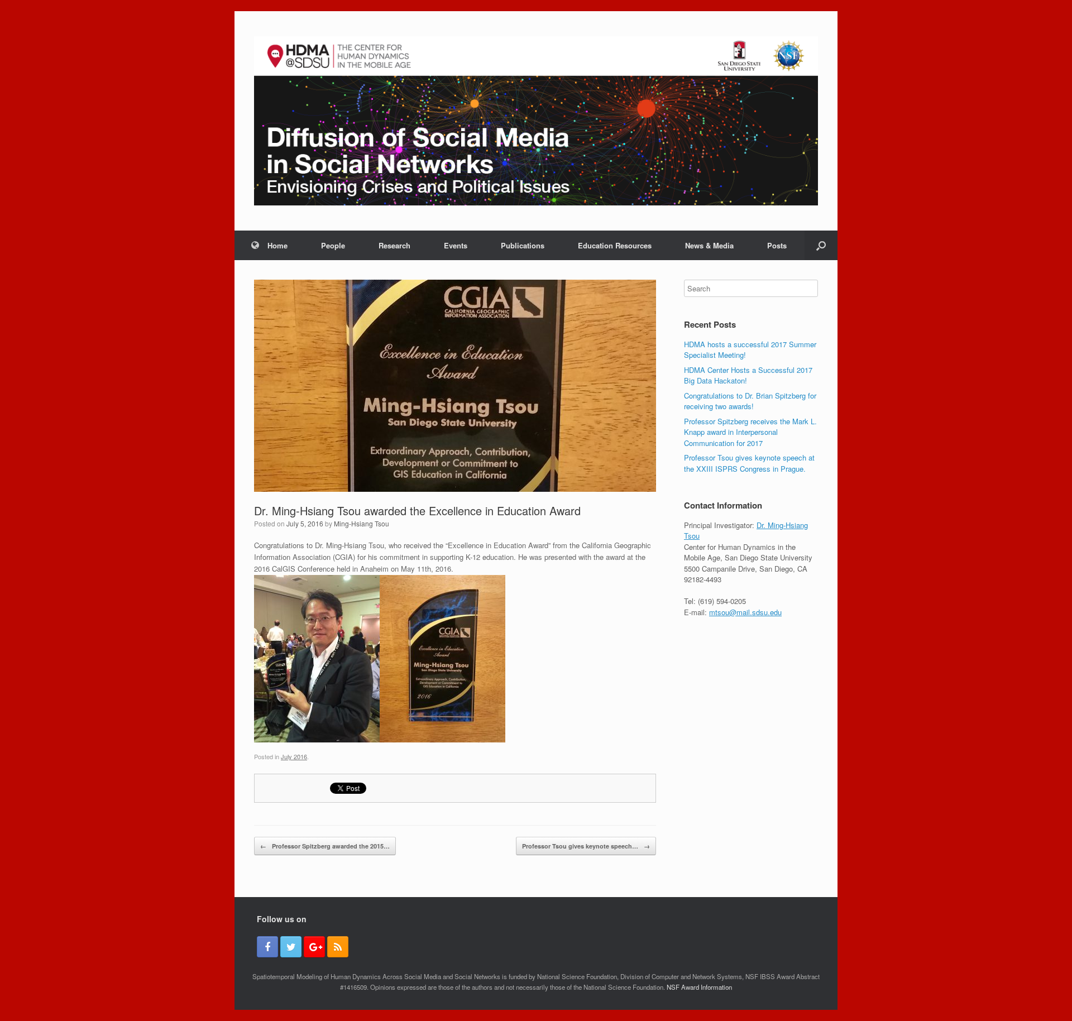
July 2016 (294, 756)
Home (277, 245)
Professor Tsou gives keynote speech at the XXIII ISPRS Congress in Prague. (749, 463)
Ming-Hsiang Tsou (361, 523)
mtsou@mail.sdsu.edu (745, 612)
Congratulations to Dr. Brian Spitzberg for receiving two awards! (750, 401)
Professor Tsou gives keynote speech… (586, 846)
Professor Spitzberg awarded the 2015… (325, 846)
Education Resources (615, 245)
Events (455, 245)
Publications (522, 245)
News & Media (709, 245)
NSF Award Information (699, 986)
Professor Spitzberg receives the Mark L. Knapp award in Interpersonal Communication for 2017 (750, 432)
